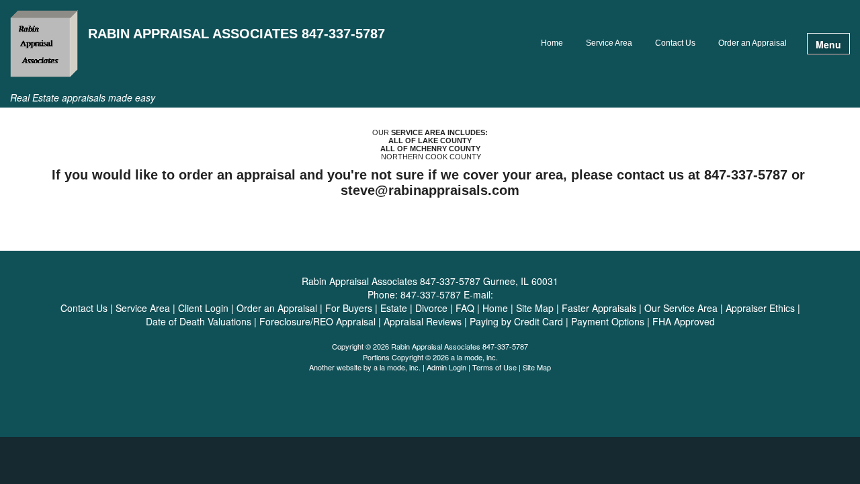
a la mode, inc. (397, 367)
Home (552, 43)
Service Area (609, 43)
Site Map (537, 367)
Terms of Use (494, 367)
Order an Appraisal (752, 43)
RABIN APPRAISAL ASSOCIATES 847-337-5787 (236, 34)
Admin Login (446, 367)
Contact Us (675, 43)
